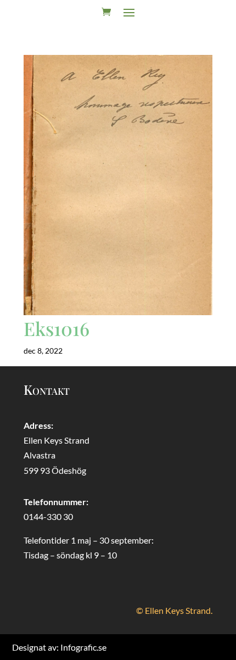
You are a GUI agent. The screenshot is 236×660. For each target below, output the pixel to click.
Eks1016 (56, 328)
